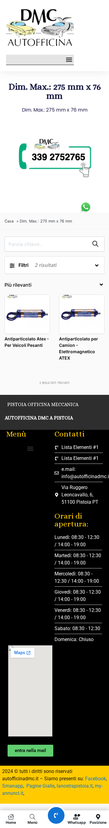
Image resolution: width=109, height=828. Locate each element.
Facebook (95, 778)
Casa (9, 221)
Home (11, 822)
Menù (32, 822)
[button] (69, 60)
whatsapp (77, 822)
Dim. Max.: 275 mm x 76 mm (46, 221)
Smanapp (12, 786)
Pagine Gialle (40, 786)
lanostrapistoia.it (75, 786)
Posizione (98, 822)
